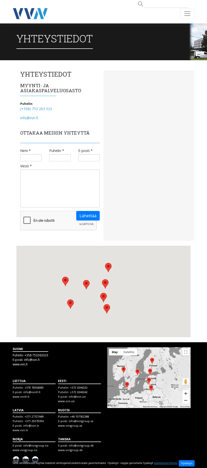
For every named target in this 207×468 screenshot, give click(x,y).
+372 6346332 (79, 387)
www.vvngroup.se (70, 425)
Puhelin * (56, 150)
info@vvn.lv (31, 425)
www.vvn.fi (20, 364)
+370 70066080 (34, 387)
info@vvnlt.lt (31, 392)
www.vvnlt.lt (21, 396)
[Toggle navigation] (187, 14)
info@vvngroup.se (81, 421)
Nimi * (25, 150)
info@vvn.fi (29, 117)
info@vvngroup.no (35, 445)
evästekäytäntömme (165, 463)
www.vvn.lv (20, 430)
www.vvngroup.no (25, 450)
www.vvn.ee (66, 401)
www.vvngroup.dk (70, 450)
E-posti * (85, 150)
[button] (103, 297)
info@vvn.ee (77, 396)
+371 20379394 (34, 421)
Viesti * (26, 166)
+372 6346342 (79, 392)
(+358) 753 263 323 (36, 108)
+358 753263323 (36, 355)
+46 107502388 (79, 416)
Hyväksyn (186, 463)
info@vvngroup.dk (81, 445)
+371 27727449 (34, 416)
